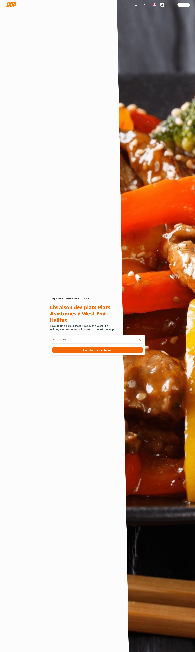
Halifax (60, 299)
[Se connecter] (162, 5)
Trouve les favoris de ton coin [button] (97, 349)
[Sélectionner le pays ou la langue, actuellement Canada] (154, 5)
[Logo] (12, 4)
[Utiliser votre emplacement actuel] (140, 340)
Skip (53, 299)
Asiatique (85, 299)
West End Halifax (72, 299)
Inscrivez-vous (184, 5)
